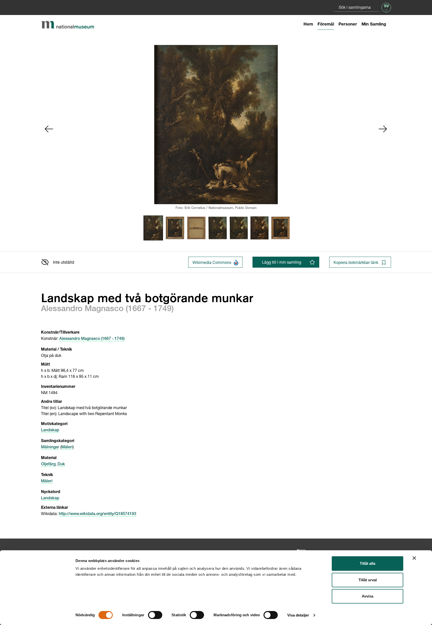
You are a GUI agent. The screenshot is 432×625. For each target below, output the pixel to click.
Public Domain (245, 208)
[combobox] (356, 7)
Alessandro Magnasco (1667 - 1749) (91, 339)
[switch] (155, 615)
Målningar (50, 448)
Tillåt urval (367, 580)
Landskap (50, 431)
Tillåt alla (367, 563)
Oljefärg (48, 465)
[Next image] (383, 129)
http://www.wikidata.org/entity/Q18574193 (97, 514)
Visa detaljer (298, 615)
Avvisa (367, 596)
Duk (61, 465)
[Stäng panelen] (414, 558)
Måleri (67, 448)
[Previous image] (49, 129)
